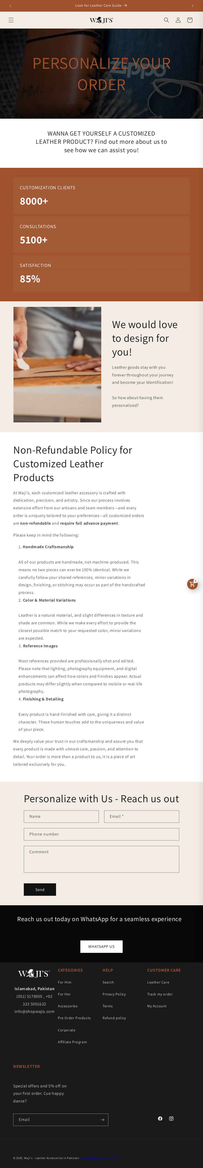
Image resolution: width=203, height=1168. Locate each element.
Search (108, 982)
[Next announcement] (193, 6)
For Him (64, 982)
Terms (108, 1006)
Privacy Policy (114, 994)
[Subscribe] (102, 1120)
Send (40, 889)
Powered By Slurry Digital (99, 1158)
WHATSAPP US (101, 946)
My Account (157, 1006)
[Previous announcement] (10, 6)
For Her (64, 994)
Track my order (160, 994)
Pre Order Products (74, 1017)
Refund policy (114, 1017)
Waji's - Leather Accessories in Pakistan (51, 1158)
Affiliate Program (72, 1042)
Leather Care (158, 982)
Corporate (66, 1030)
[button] (11, 20)
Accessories (68, 1006)
